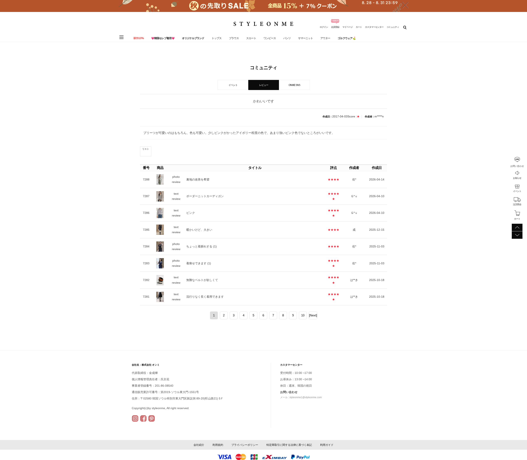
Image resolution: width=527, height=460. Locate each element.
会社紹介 (199, 444)
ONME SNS (294, 85)
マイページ (347, 27)
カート (359, 27)
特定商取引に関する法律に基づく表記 (289, 444)
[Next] (313, 315)
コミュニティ (393, 27)
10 (302, 315)
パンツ (287, 38)
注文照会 (517, 204)
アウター (325, 38)
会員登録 (335, 27)
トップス (217, 38)
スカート (251, 38)
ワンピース (270, 38)
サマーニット (305, 38)
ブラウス (234, 38)
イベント (517, 191)
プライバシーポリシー (244, 444)
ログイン (324, 27)
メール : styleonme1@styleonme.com (301, 397)
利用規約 (217, 444)
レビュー (263, 85)
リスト (145, 149)
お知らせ (517, 178)
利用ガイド (326, 444)
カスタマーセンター (374, 27)
